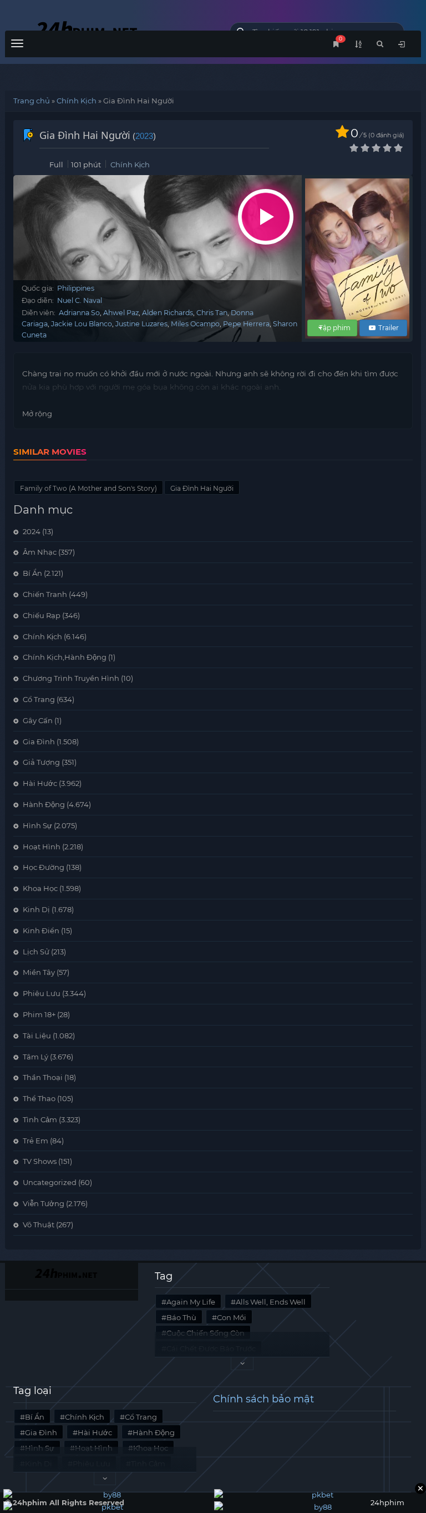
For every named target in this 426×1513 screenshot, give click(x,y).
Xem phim (265, 217)
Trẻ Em (35, 1140)
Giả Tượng (41, 762)
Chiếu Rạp (41, 615)
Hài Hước (40, 783)
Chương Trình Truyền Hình (71, 678)
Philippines (75, 288)
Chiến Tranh (45, 594)
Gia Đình (39, 741)
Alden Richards (167, 312)
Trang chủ (31, 100)
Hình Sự (37, 825)
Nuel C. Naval (79, 300)
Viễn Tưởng (43, 1203)
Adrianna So (79, 312)
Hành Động (44, 804)
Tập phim (335, 327)
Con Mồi (231, 1317)
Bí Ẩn (32, 573)
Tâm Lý (35, 1056)
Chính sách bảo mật (263, 1399)
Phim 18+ (39, 1014)
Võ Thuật (38, 1224)
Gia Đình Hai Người (202, 488)
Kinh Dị (36, 909)
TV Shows (40, 1161)
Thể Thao (39, 1098)
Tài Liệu (37, 1035)
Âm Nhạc (40, 552)
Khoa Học (40, 888)
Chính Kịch (77, 100)
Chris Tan (211, 312)
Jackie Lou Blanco (81, 324)
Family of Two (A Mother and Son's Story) (88, 488)
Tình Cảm (40, 1119)
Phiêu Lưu (41, 993)
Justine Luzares (141, 324)
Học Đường (43, 867)
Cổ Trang (39, 699)
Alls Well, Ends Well (271, 1301)
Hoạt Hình (41, 846)
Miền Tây (39, 972)
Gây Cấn (38, 720)
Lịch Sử (36, 951)
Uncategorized (50, 1182)
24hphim (109, 29)
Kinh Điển (41, 930)
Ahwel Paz (121, 312)
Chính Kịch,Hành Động (64, 657)
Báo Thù (181, 1317)
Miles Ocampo (195, 324)
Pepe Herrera (246, 324)
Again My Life (190, 1301)
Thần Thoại (43, 1077)
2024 (31, 531)
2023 (144, 136)
